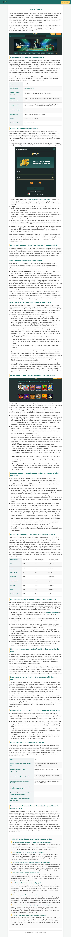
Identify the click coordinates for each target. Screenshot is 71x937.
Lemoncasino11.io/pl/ (29, 88)
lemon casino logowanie (52, 612)
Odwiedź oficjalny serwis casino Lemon (39, 199)
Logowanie (65, 2)
